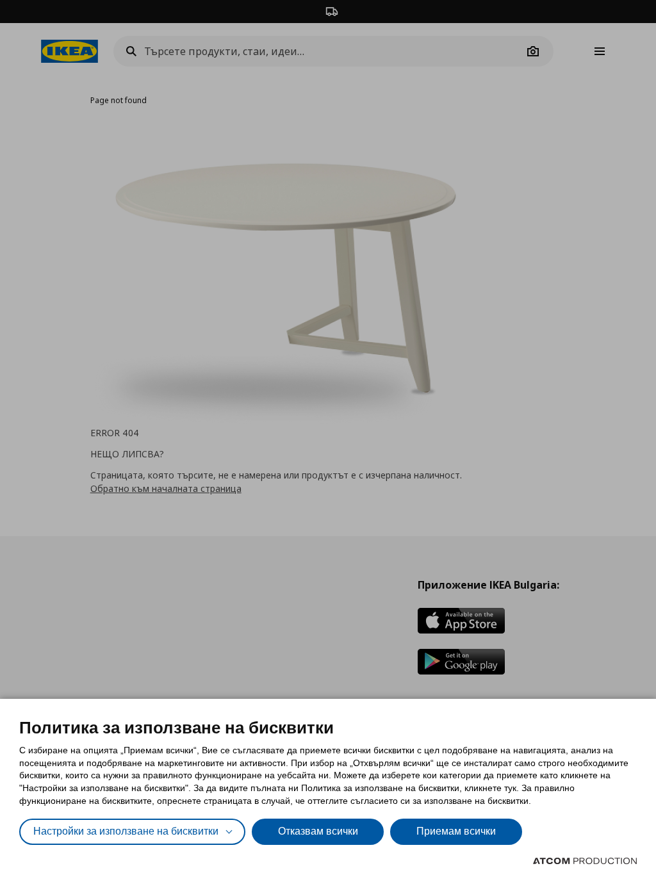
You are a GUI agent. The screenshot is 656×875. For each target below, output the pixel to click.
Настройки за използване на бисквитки (125, 831)
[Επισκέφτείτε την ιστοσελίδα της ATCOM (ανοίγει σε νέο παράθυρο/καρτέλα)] (585, 860)
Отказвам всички (318, 831)
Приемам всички (456, 831)
